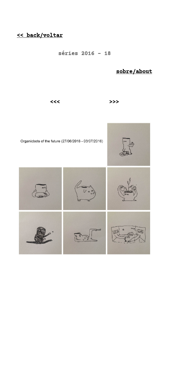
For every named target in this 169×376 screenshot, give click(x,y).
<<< (58, 102)
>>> (112, 102)
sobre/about (134, 72)
